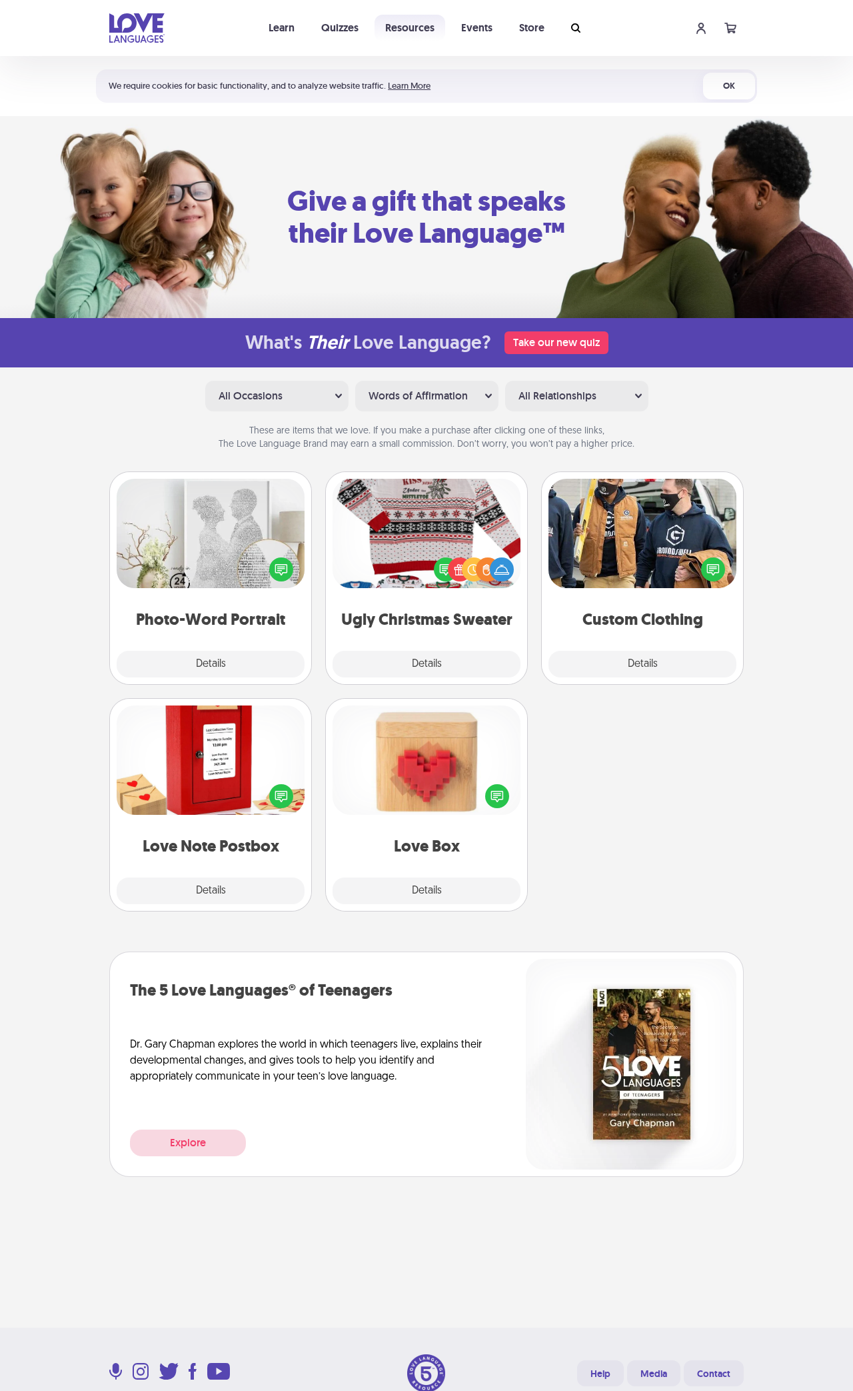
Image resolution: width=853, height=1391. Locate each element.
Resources (409, 28)
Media (653, 1374)
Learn (282, 28)
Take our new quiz (556, 342)
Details (211, 664)
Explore (188, 1143)
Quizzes (340, 28)
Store (531, 28)
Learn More (409, 85)
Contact (713, 1374)
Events (476, 28)
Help (600, 1374)
